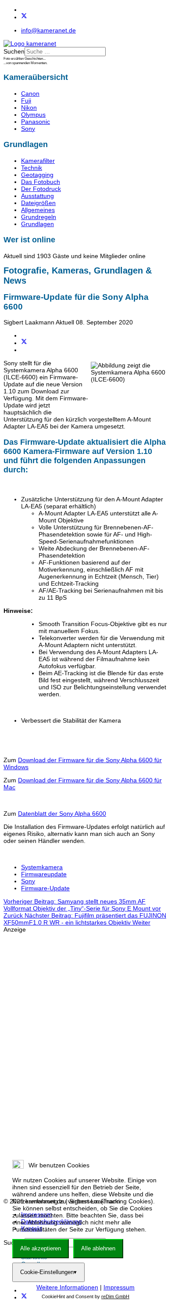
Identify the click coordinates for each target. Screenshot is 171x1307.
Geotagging (37, 174)
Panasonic (35, 121)
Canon (30, 93)
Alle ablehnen (98, 1248)
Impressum (119, 1287)
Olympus (33, 114)
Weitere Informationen (67, 1287)
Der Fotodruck (41, 188)
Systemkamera (42, 867)
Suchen (14, 51)
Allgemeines (38, 209)
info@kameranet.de (48, 30)
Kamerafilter (38, 160)
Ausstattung (37, 195)
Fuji (26, 100)
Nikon (29, 107)
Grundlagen (37, 223)
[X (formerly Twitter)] (24, 342)
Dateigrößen (38, 202)
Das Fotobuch (40, 181)
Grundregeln (38, 216)
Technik (31, 167)
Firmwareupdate (44, 874)
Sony (28, 128)
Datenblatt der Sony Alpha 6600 (62, 813)
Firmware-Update (45, 888)
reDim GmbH (115, 1296)
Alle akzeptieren (40, 1248)
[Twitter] (24, 17)
